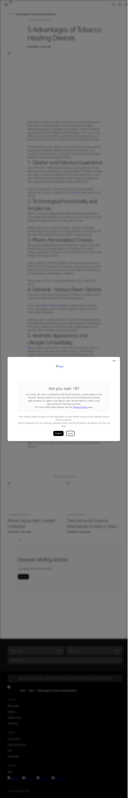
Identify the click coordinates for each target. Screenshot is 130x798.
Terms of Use (80, 407)
